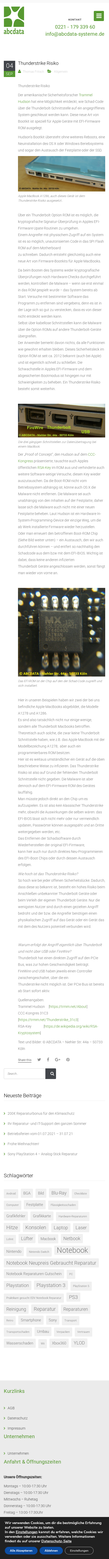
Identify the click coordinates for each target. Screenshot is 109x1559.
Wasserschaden (19, 1343)
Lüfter (27, 1238)
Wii (42, 1343)
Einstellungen (27, 1532)
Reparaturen (75, 1309)
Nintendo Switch (39, 1252)
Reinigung (16, 1309)
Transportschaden (17, 1332)
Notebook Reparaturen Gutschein (34, 1274)
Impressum (16, 1428)
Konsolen (35, 1227)
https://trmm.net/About (68, 1007)
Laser (81, 1227)
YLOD (79, 1342)
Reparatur (45, 1309)
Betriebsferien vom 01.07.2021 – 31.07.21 (40, 1134)
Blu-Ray (59, 1193)
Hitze (12, 1227)
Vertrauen (83, 1332)
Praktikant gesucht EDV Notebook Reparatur (33, 1298)
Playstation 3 (51, 1285)
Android (11, 1193)
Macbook (48, 1239)
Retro (9, 1320)
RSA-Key (44, 468)
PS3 (73, 1297)
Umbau (43, 1331)
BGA (26, 1193)
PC (71, 1274)
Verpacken (63, 1332)
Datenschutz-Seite (56, 1541)
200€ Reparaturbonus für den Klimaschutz (41, 1113)
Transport (70, 1320)
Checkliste (80, 1193)
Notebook (72, 1250)
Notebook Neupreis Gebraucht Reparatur (51, 1263)
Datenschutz (18, 1418)
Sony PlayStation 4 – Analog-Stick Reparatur (43, 1154)
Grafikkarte (42, 1216)
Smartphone (31, 1320)
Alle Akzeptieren (21, 1551)
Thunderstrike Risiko (38, 63)
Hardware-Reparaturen (73, 1216)
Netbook (71, 1238)
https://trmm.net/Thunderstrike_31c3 (48, 1020)
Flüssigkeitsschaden (63, 1205)
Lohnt (9, 1239)
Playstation (17, 1285)
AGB (11, 1408)
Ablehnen (51, 1551)
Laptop (61, 1227)
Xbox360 (59, 1343)
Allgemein (61, 71)
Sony (53, 1320)
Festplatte (34, 1204)
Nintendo (13, 1251)
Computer (12, 1205)
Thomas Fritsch (33, 71)
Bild (41, 1193)
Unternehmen (18, 1453)
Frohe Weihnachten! (23, 1144)
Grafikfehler (15, 1216)
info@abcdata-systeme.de (74, 34)
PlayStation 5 (81, 1286)
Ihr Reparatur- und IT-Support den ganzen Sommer (47, 1124)
